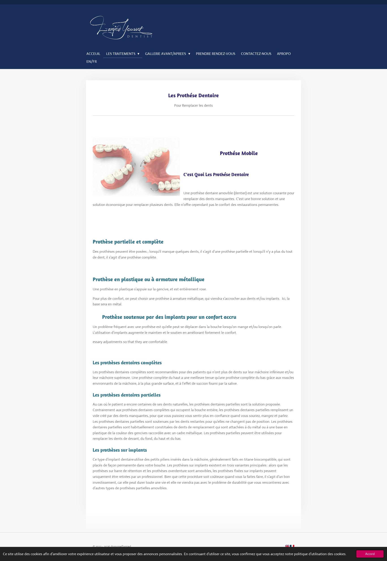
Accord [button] (370, 554)
